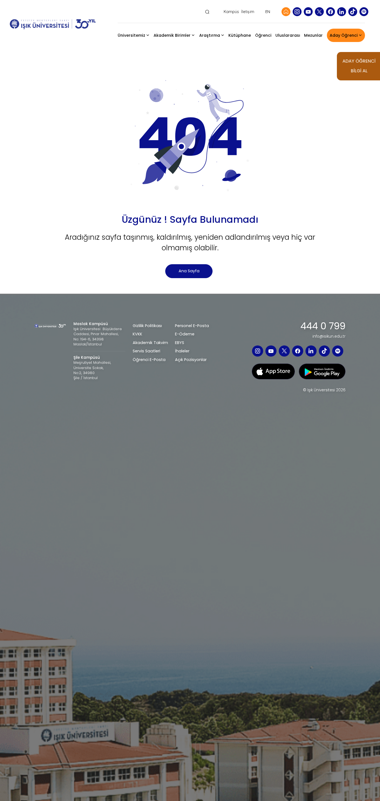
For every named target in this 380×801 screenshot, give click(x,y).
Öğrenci (263, 35)
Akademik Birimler (172, 35)
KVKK (137, 334)
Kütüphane (239, 35)
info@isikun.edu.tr (329, 336)
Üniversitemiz (131, 35)
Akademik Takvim (150, 342)
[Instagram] (297, 11)
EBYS (179, 342)
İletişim (247, 12)
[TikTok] (352, 11)
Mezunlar (313, 35)
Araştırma (209, 35)
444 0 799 (323, 326)
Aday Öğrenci (344, 35)
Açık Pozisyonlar (191, 359)
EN (267, 11)
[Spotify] (363, 11)
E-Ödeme (184, 334)
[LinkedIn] (341, 11)
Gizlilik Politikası (147, 325)
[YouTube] (308, 11)
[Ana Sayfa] (286, 11)
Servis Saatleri (146, 351)
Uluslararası (287, 35)
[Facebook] (330, 11)
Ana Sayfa (189, 271)
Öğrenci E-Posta (149, 359)
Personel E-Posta (192, 325)
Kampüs (231, 12)
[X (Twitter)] (319, 11)
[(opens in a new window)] (273, 371)
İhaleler (182, 351)
